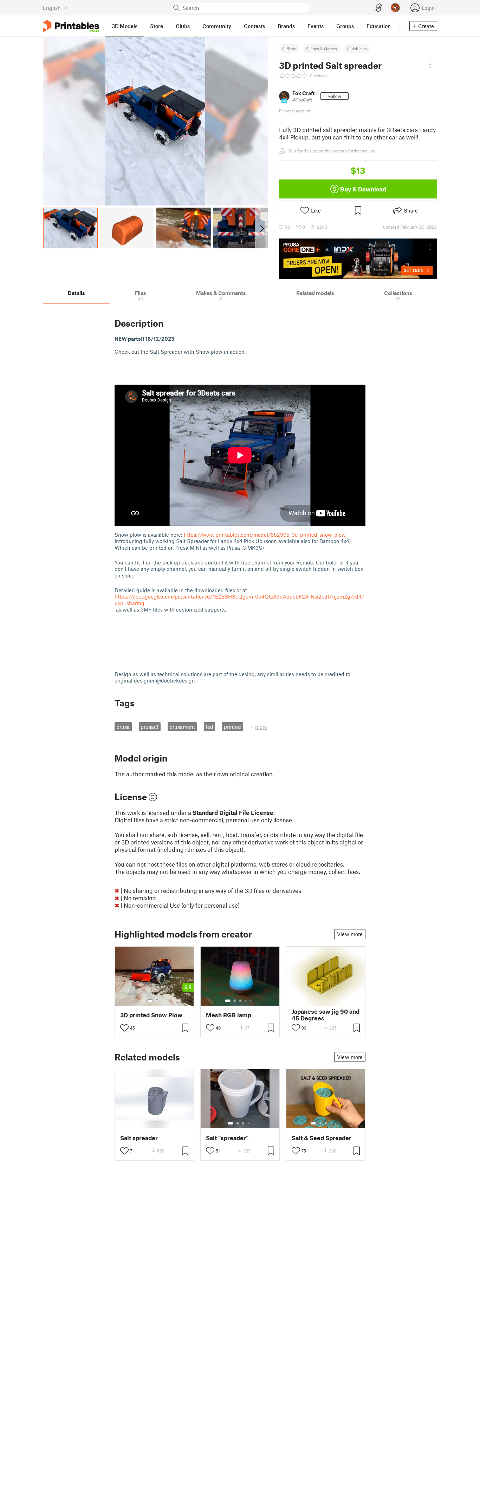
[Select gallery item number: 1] (150, 1000)
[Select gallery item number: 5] (250, 1000)
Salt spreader (139, 1138)
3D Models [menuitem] (124, 26)
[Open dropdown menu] (430, 64)
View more (350, 934)
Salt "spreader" (227, 1138)
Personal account (295, 110)
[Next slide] (261, 228)
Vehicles (359, 48)
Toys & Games (324, 48)
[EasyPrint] (379, 8)
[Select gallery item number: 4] (246, 1000)
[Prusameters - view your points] (395, 7)
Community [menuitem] (216, 26)
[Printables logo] (71, 26)
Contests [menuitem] (254, 26)
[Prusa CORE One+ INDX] (358, 259)
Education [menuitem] (379, 26)
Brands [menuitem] (286, 26)
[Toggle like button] (124, 1028)
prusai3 (149, 727)
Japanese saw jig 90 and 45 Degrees (325, 1014)
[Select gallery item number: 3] (240, 1000)
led (209, 727)
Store (291, 48)
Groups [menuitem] (345, 26)
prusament (182, 727)
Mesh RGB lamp (228, 1015)
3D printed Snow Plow (151, 1015)
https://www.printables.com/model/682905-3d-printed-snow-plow (265, 534)
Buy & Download (363, 188)
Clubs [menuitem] (183, 26)
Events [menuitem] (315, 26)
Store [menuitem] (156, 26)
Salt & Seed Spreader (321, 1138)
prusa (123, 727)
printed (232, 727)
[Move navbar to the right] (398, 26)
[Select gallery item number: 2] (157, 1000)
